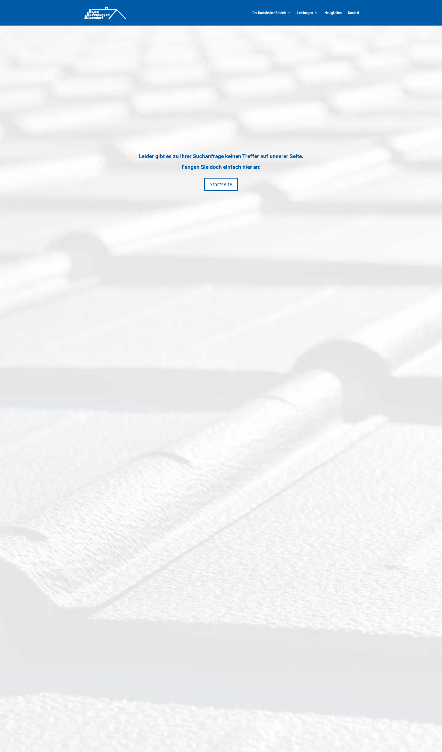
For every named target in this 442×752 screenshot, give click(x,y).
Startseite (221, 184)
